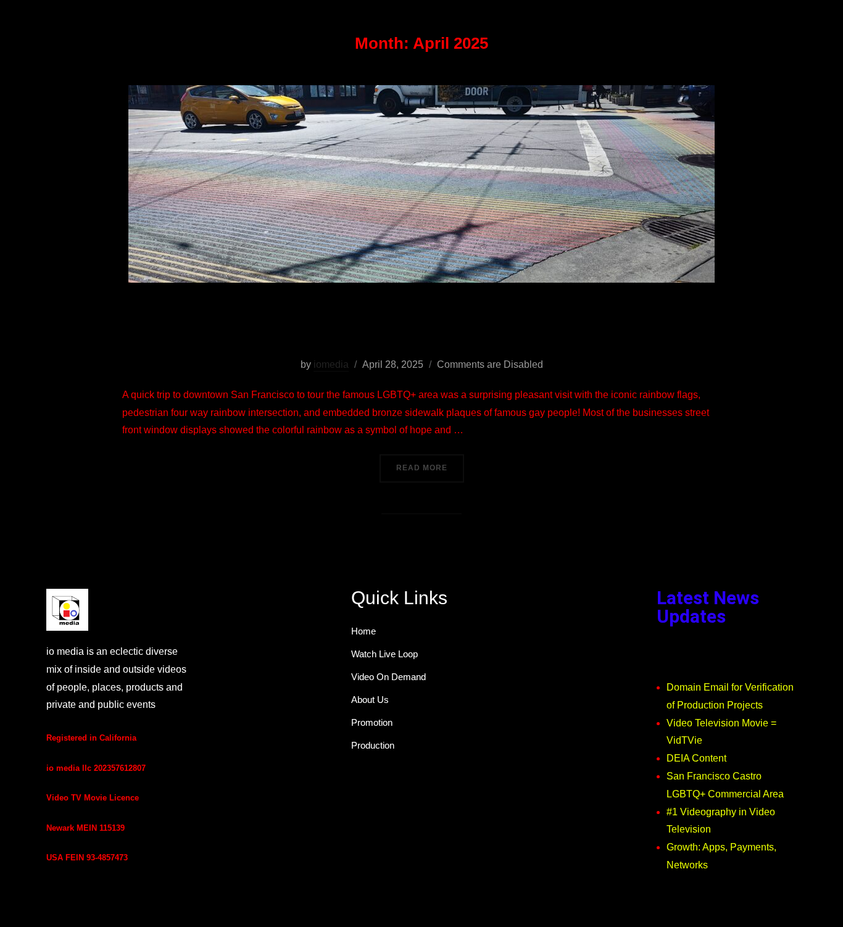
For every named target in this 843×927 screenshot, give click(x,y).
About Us (370, 699)
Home (363, 631)
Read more (430, 463)
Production (372, 745)
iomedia (331, 364)
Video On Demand (388, 676)
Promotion (371, 722)
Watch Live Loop (384, 654)
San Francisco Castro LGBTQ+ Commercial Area (421, 324)
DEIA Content (696, 758)
